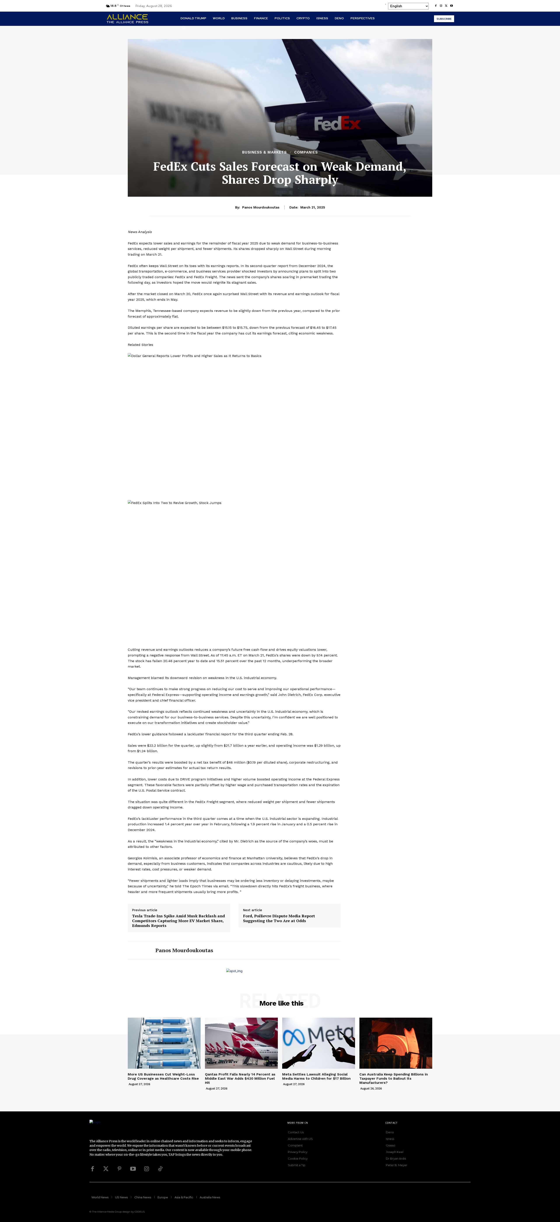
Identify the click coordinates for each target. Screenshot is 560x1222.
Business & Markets (264, 152)
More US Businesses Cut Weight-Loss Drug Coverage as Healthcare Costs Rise (163, 1076)
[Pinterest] (119, 1169)
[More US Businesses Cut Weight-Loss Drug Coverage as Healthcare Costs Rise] (164, 1043)
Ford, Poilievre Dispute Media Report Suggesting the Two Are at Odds (279, 918)
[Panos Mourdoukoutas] (138, 950)
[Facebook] (435, 6)
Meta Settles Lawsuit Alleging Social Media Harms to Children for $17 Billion (316, 1076)
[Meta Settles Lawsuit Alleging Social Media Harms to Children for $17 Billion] (318, 1043)
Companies (306, 152)
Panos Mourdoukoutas (260, 207)
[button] (184, 27)
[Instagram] (441, 6)
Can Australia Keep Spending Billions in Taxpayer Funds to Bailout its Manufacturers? (393, 1078)
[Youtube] (451, 6)
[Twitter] (106, 1169)
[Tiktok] (160, 1169)
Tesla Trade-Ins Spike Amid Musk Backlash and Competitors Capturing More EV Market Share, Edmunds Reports (178, 921)
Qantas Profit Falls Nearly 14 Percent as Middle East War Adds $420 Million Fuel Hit (240, 1078)
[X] (446, 6)
